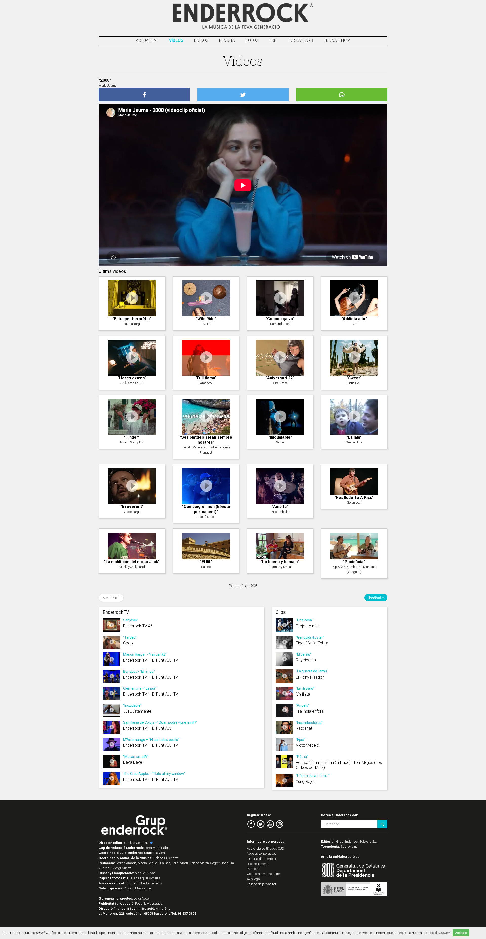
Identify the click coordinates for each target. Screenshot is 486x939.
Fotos (252, 40)
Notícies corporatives (261, 853)
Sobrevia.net (349, 846)
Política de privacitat (261, 884)
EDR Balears (300, 40)
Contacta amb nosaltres (264, 874)
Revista (227, 40)
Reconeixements (258, 864)
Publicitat (253, 869)
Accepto (461, 933)
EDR (273, 40)
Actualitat (147, 40)
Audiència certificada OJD (265, 848)
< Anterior (111, 597)
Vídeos (176, 40)
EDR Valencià (337, 40)
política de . (437, 933)
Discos (201, 40)
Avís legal (254, 879)
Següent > (376, 597)
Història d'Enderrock (261, 859)
